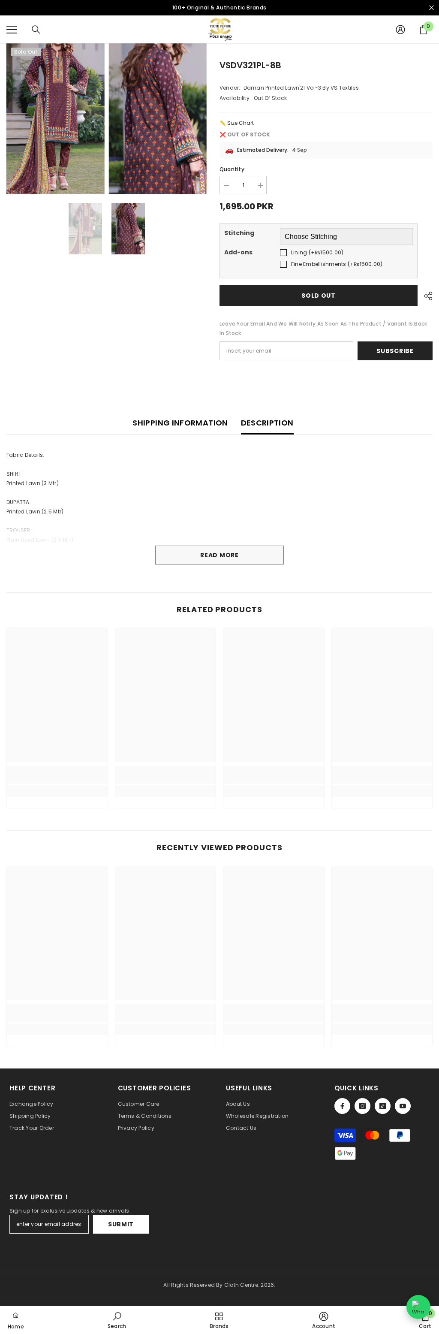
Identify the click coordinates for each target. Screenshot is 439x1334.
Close (431, 8)
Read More (219, 555)
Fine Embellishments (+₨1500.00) (336, 264)
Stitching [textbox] (239, 233)
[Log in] (400, 29)
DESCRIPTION (267, 422)
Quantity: (233, 169)
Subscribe (394, 351)
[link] (57, 779)
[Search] (36, 29)
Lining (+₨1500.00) (317, 252)
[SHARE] (425, 296)
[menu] (11, 29)
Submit (121, 1224)
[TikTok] (383, 1106)
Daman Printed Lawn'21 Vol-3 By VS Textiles (301, 87)
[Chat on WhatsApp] (418, 1307)
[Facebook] (342, 1106)
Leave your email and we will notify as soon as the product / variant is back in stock (323, 328)
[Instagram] (362, 1106)
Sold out (318, 295)
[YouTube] (403, 1106)
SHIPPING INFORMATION (180, 422)
